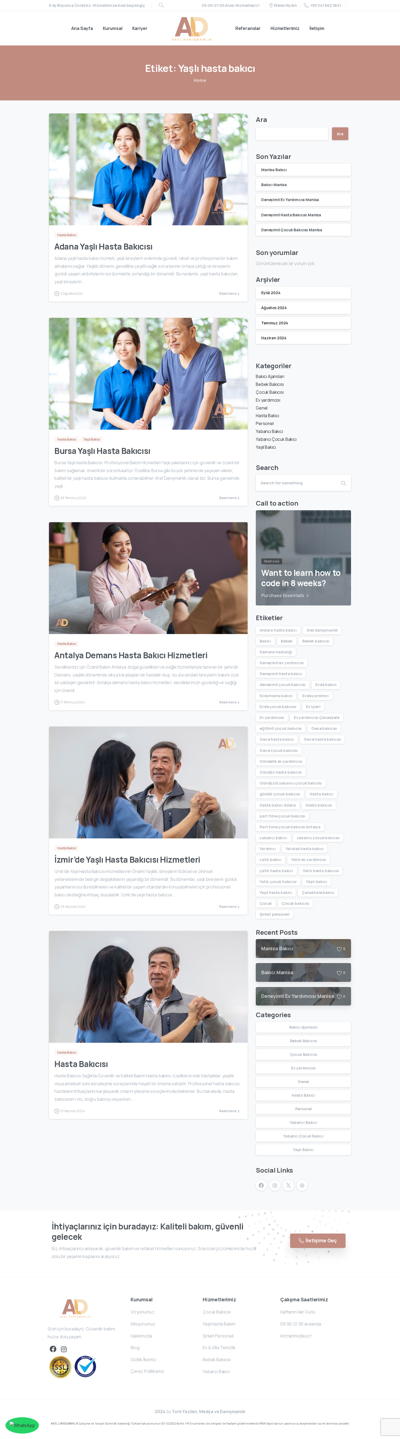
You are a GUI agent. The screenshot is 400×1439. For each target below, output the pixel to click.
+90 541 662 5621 (325, 5)
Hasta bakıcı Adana (278, 805)
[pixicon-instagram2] (64, 1349)
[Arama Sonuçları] (161, 5)
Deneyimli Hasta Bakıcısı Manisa (291, 214)
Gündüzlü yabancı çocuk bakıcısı (291, 783)
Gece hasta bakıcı (277, 739)
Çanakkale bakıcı (318, 892)
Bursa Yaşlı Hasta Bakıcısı (102, 450)
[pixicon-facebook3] (53, 1349)
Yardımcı (268, 848)
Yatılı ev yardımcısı (308, 859)
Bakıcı (265, 641)
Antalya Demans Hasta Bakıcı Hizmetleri (131, 655)
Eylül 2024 (270, 292)
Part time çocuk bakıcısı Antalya (290, 826)
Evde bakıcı (326, 684)
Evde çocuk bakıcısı (278, 706)
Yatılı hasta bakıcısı (321, 870)
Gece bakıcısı (324, 728)
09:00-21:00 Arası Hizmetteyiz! (230, 5)
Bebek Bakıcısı (270, 384)
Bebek (287, 641)
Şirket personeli (274, 914)
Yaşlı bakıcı (316, 881)
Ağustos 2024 (274, 307)
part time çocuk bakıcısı (282, 816)
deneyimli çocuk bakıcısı (283, 684)
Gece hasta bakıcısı (322, 739)
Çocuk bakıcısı (295, 903)
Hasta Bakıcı (267, 416)
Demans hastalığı (276, 651)
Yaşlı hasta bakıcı (276, 892)
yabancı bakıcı (273, 837)
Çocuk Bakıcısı (270, 392)
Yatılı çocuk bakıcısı (278, 881)
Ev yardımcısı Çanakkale (316, 717)
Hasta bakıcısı (319, 805)
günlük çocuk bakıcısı (280, 794)
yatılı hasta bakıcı (276, 870)
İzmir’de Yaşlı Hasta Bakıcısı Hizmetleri (127, 859)
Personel (265, 423)
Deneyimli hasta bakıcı (281, 673)
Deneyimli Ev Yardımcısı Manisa (290, 199)
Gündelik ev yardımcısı (281, 761)
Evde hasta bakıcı (276, 695)
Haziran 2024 (274, 337)
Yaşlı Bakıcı (266, 447)
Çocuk (266, 903)
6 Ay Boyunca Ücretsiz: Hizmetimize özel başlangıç (97, 5)
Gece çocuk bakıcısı (279, 750)
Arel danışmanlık (322, 630)
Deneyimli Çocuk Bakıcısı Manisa (291, 229)
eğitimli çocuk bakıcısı (280, 728)
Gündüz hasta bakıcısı (281, 772)
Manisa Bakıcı (274, 169)
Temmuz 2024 (274, 322)
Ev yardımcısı (268, 400)
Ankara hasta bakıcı (278, 630)
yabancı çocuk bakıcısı (318, 837)
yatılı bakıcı (270, 859)
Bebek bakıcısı (315, 641)
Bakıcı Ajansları (270, 376)
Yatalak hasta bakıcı (305, 848)
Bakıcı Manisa (274, 184)
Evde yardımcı (315, 695)
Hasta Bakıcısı (81, 1063)
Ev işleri (313, 706)
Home (200, 80)
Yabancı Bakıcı (269, 431)
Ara (261, 119)
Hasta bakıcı (321, 794)
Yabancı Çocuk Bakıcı (276, 439)
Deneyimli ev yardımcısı (282, 662)
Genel (261, 408)
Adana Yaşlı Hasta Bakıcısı (103, 246)
